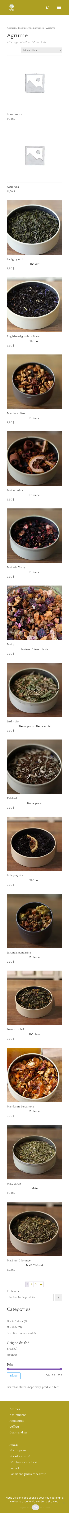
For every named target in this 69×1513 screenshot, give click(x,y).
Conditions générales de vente (28, 1474)
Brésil (10, 1348)
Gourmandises (18, 1432)
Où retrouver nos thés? (23, 1462)
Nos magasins (18, 1450)
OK (35, 1507)
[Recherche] (58, 1297)
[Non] (64, 1503)
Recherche (13, 1291)
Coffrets (14, 1426)
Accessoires (17, 1420)
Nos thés (15, 1409)
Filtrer (13, 1375)
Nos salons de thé (20, 1456)
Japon (10, 1354)
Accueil (11, 28)
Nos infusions (18, 1415)
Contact (14, 1468)
